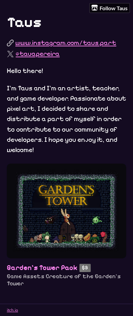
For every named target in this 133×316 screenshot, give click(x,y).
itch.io (12, 310)
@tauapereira (38, 53)
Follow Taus (114, 8)
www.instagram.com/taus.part (65, 43)
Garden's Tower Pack (42, 268)
